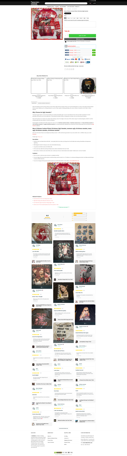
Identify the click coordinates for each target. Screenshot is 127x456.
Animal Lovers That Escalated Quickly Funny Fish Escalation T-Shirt (46, 204)
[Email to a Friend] (69, 69)
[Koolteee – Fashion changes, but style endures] (36, 3)
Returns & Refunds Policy (52, 438)
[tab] (34, 103)
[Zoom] (32, 38)
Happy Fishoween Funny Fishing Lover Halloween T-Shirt (88, 96)
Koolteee (34, 134)
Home (65, 8)
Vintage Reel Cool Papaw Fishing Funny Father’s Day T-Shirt (38, 96)
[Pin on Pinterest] (71, 69)
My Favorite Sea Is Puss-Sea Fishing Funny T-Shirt (43, 198)
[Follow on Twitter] (92, 0)
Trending (69, 8)
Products (77, 6)
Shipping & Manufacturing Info (44, 103)
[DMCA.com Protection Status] (58, 452)
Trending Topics (50, 6)
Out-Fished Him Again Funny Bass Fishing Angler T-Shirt (44, 202)
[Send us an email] (93, 0)
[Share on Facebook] (65, 69)
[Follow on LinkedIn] (95, 0)
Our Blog (66, 436)
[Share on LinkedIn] (73, 69)
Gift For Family (63, 6)
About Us (49, 436)
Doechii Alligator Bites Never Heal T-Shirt (65, 399)
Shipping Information (68, 440)
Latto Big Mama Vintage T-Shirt (85, 341)
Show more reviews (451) (63, 428)
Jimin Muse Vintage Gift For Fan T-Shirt (65, 279)
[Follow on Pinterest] (94, 0)
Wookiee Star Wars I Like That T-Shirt (65, 420)
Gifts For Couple (70, 6)
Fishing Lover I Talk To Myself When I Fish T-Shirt (72, 96)
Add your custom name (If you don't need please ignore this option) (76, 20)
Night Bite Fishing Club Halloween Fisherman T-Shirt (43, 200)
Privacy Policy (50, 440)
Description (34, 103)
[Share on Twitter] (67, 69)
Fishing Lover (39, 136)
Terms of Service (51, 442)
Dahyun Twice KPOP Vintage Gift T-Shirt (65, 319)
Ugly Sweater (74, 8)
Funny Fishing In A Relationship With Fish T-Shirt (55, 96)
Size (65, 15)
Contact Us (66, 438)
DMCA (65, 444)
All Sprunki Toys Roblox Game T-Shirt (87, 380)
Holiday (57, 6)
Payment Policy (67, 442)
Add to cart (82, 35)
